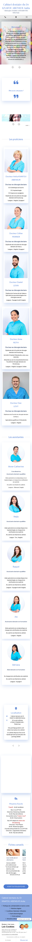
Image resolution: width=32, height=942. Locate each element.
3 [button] (28, 125)
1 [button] (26, 125)
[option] (16, 41)
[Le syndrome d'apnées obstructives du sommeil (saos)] (19, 852)
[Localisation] (16, 17)
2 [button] (27, 125)
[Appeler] (5, 17)
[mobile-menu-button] (26, 17)
